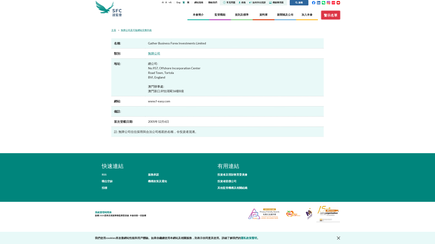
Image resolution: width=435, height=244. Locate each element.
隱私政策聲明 (249, 237)
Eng (178, 2)
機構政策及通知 (157, 181)
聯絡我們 (212, 2)
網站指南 (198, 2)
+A (170, 2)
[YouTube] (338, 2)
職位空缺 (107, 181)
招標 (104, 187)
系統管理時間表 (103, 212)
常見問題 (231, 2)
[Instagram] (328, 2)
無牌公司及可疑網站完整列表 (136, 30)
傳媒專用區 (278, 2)
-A (162, 2)
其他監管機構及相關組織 (232, 187)
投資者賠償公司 (227, 181)
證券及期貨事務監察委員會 (117, 8)
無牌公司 (154, 53)
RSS (104, 174)
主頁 (113, 30)
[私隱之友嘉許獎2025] (262, 213)
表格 (243, 2)
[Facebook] (313, 2)
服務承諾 (153, 174)
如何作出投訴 (259, 2)
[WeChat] (323, 2)
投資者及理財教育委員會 (232, 174)
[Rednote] (333, 2)
